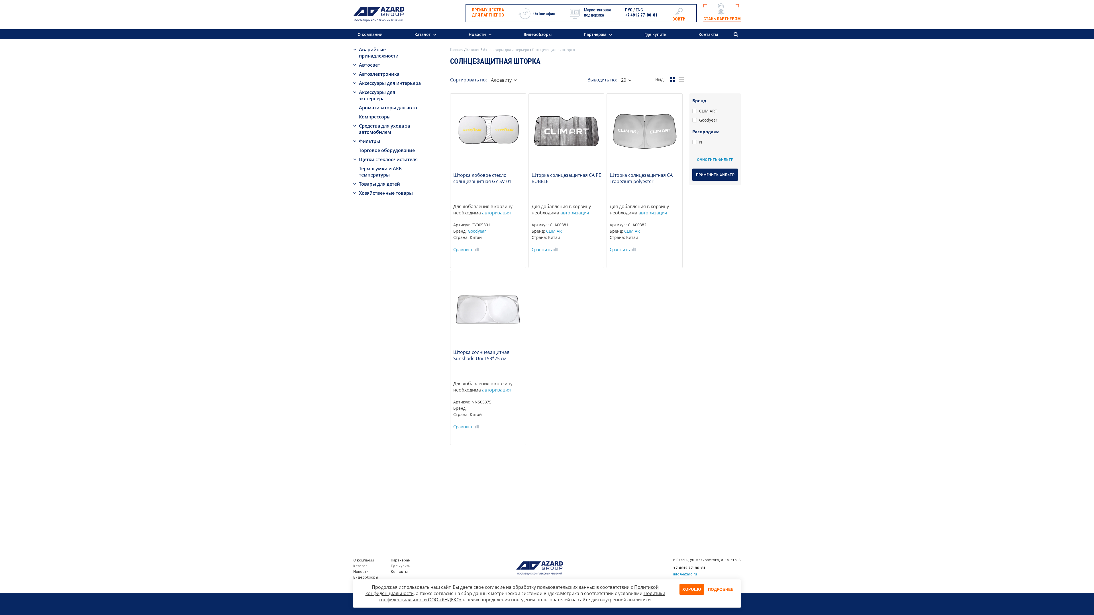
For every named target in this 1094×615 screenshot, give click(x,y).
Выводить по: (602, 80)
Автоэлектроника (379, 74)
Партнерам (595, 34)
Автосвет (369, 65)
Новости (477, 34)
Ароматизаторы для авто (388, 107)
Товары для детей (379, 184)
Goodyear (477, 231)
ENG (639, 10)
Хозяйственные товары (386, 193)
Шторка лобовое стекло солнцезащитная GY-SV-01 (482, 178)
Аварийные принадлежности (379, 52)
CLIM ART (555, 231)
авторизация (496, 213)
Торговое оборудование (387, 150)
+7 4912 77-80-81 (641, 15)
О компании (370, 34)
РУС (628, 10)
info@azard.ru (685, 574)
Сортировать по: (468, 80)
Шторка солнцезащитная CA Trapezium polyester (641, 178)
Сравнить (463, 249)
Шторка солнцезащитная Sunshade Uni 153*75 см (481, 355)
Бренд (699, 100)
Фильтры (369, 141)
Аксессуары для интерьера (390, 83)
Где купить (655, 34)
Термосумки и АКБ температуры (380, 171)
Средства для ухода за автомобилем (384, 129)
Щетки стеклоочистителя (388, 159)
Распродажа (706, 131)
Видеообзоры (538, 34)
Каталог (422, 34)
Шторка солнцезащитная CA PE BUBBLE (566, 178)
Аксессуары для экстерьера (377, 95)
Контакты (708, 34)
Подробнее (720, 589)
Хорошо (691, 589)
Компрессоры (375, 117)
